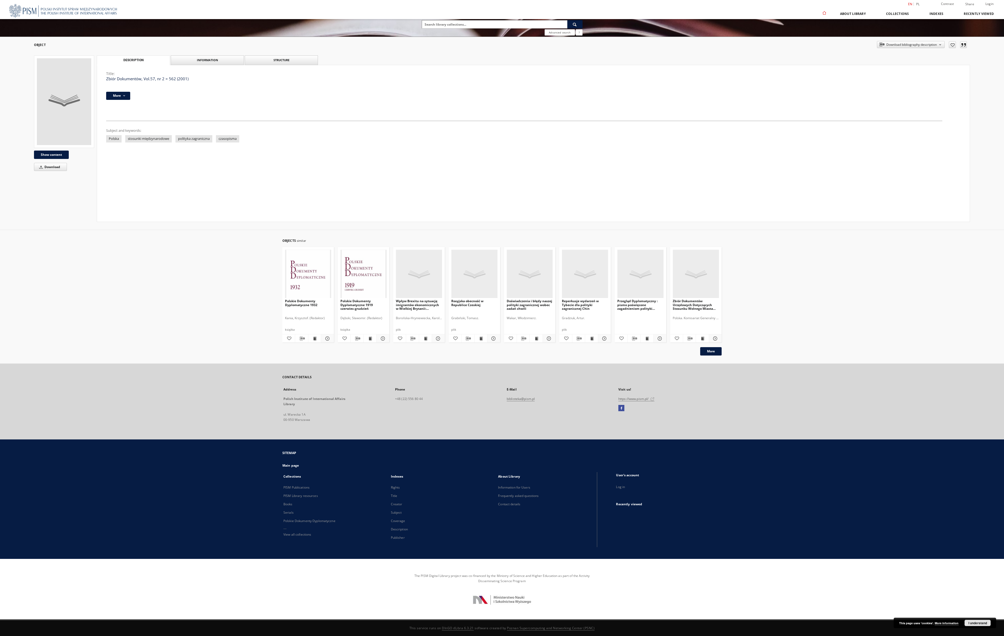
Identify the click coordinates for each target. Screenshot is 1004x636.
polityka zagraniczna (194, 138)
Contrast (947, 4)
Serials (288, 512)
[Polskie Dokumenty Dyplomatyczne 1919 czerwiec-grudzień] (363, 274)
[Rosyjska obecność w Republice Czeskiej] (474, 274)
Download (52, 167)
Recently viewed (979, 14)
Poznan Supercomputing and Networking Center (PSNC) (551, 628)
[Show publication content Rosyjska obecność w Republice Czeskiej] (481, 338)
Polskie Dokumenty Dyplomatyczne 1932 (301, 303)
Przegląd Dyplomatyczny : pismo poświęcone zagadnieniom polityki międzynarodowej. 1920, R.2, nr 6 (639, 305)
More (711, 351)
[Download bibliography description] (301, 338)
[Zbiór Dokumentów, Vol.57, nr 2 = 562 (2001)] (64, 101)
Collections (897, 14)
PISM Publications (296, 487)
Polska (114, 138)
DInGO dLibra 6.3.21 (458, 628)
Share (969, 4)
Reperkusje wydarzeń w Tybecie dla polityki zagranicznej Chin (580, 305)
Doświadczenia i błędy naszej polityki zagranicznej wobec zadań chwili (529, 305)
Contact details (509, 504)
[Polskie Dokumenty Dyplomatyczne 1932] (308, 274)
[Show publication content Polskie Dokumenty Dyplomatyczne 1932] (314, 338)
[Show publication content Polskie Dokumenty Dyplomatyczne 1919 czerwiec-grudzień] (370, 338)
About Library (853, 14)
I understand (977, 623)
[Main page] (824, 13)
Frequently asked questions (518, 496)
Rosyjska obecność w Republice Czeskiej (467, 303)
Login (989, 4)
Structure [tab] (281, 60)
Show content (51, 154)
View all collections (297, 534)
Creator (396, 504)
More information (947, 623)
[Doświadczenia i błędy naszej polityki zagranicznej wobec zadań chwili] (530, 274)
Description (399, 529)
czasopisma (228, 138)
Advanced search (560, 32)
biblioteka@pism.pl (521, 399)
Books (288, 504)
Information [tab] (207, 60)
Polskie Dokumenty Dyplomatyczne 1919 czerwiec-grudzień (356, 305)
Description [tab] (133, 60)
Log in (620, 487)
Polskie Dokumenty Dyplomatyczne (309, 521)
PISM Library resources (300, 496)
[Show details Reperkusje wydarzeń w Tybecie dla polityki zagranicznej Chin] (603, 338)
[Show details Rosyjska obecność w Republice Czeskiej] (493, 338)
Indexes (936, 14)
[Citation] (963, 44)
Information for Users (514, 487)
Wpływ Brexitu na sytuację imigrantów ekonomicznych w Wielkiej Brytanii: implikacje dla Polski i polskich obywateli (417, 305)
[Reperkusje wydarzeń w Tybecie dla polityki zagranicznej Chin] (585, 274)
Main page (290, 465)
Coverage (398, 521)
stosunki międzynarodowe (148, 138)
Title (394, 496)
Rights (395, 487)
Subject (396, 512)
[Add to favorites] (952, 44)
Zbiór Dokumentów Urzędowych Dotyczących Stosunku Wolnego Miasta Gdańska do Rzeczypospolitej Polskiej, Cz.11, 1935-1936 (695, 305)
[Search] (575, 24)
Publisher (398, 537)
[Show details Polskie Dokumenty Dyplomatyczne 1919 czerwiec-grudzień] (382, 338)
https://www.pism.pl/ (633, 399)
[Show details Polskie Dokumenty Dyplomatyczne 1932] (326, 338)
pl (918, 4)
